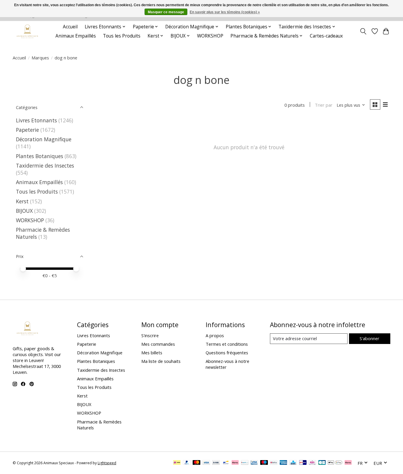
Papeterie (27, 129)
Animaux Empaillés (75, 36)
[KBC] (293, 463)
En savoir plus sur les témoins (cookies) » (225, 12)
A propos (215, 335)
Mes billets (151, 353)
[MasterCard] (196, 463)
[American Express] (283, 463)
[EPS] (312, 463)
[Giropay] (303, 463)
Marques (40, 58)
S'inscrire (150, 335)
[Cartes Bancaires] (322, 463)
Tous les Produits (121, 36)
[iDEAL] (177, 463)
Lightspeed (107, 462)
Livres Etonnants (36, 120)
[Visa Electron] (254, 463)
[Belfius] (273, 463)
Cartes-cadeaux (326, 36)
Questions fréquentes (227, 353)
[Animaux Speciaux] (27, 31)
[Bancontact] (226, 463)
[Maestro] (264, 463)
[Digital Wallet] (335, 463)
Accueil (70, 27)
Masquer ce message (166, 12)
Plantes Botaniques (39, 156)
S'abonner (369, 338)
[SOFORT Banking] (235, 463)
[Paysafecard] (244, 463)
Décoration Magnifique (43, 139)
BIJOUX (24, 210)
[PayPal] (187, 463)
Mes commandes (158, 344)
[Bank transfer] (216, 463)
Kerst (22, 201)
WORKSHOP (210, 36)
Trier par (323, 105)
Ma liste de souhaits (161, 361)
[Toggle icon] (363, 31)
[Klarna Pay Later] (348, 463)
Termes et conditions (227, 344)
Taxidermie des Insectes (45, 165)
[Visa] (206, 463)
